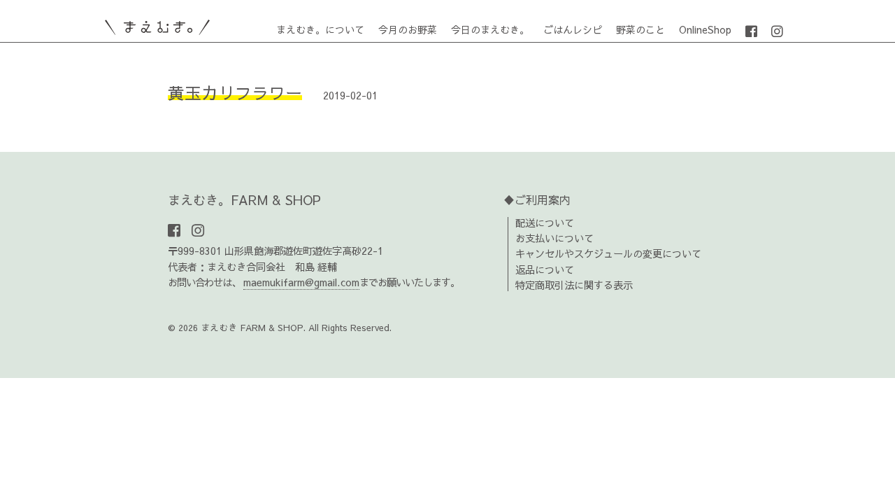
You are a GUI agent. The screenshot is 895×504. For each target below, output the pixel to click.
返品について (544, 269)
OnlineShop (705, 29)
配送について (544, 223)
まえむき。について (320, 29)
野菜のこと (640, 29)
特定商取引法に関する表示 (574, 285)
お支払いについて (554, 238)
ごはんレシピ (572, 29)
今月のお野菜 (407, 29)
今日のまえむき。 (490, 29)
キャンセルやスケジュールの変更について (608, 253)
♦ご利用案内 (537, 199)
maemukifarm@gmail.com (301, 282)
